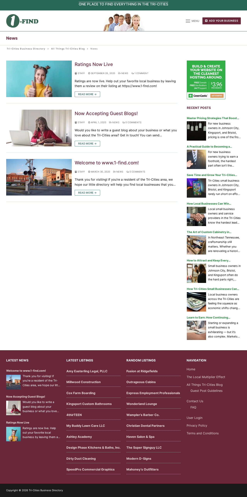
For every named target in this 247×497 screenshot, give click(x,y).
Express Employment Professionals (153, 393)
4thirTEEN (74, 415)
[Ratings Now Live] (39, 79)
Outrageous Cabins (141, 382)
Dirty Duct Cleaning (81, 458)
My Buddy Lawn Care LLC (85, 426)
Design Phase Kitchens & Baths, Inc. (93, 447)
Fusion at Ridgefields (142, 371)
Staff (81, 73)
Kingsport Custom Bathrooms (89, 404)
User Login (194, 418)
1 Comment (141, 73)
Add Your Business (223, 20)
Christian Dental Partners (145, 426)
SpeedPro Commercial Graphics (90, 469)
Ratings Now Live (94, 64)
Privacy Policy (197, 425)
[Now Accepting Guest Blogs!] (39, 128)
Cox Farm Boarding (80, 393)
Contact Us (195, 401)
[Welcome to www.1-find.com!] (39, 177)
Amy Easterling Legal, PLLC (86, 371)
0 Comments (133, 122)
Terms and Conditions (203, 433)
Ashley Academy (79, 437)
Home (191, 369)
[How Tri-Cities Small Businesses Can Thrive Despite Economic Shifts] (196, 302)
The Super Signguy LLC (144, 447)
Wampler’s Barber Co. (143, 415)
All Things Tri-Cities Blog (205, 385)
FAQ (193, 407)
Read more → (87, 94)
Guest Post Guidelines (206, 391)
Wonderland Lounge (141, 404)
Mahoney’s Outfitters (142, 469)
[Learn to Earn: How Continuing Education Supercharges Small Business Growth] (196, 330)
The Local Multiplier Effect (206, 377)
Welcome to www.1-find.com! (107, 163)
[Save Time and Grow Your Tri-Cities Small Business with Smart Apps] (196, 188)
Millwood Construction (83, 382)
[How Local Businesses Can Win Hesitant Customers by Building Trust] (196, 216)
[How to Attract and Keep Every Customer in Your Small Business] (196, 273)
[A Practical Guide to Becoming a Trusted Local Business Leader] (196, 159)
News (124, 73)
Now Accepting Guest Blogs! (106, 113)
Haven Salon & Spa (140, 437)
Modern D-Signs (138, 458)
